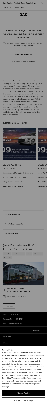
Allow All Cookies (23, 393)
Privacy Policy (36, 375)
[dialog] (23, 376)
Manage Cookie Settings (23, 400)
